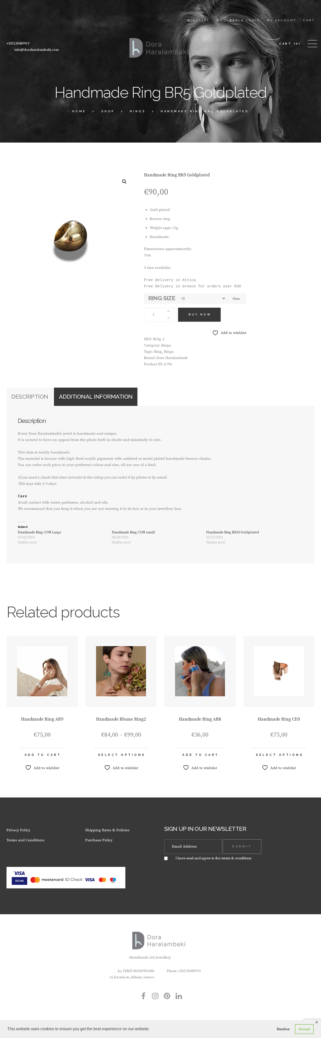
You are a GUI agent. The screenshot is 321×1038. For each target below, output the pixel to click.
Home (79, 111)
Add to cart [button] (43, 755)
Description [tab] (29, 396)
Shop (108, 111)
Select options (121, 755)
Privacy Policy (18, 830)
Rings (138, 111)
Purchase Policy (99, 840)
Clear (236, 299)
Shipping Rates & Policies (107, 830)
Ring (158, 351)
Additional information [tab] (96, 396)
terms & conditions (236, 858)
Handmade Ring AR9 (42, 719)
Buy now (200, 314)
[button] (124, 181)
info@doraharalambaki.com (37, 50)
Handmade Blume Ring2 (121, 719)
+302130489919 (17, 43)
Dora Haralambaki (172, 358)
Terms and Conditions (25, 840)
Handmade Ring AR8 (200, 719)
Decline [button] (283, 1029)
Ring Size (161, 298)
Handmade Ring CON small (133, 532)
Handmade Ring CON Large (39, 532)
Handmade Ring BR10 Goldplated (232, 532)
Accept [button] (304, 1029)
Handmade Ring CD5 (279, 719)
